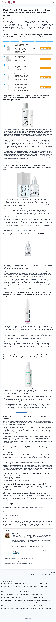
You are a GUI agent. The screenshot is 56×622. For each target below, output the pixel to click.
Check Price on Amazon (45, 48)
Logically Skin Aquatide (12, 234)
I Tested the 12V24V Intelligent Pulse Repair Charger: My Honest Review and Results (42, 574)
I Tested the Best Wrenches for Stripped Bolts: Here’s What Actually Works (19, 558)
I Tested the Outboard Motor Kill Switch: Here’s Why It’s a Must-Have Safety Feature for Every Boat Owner (26, 600)
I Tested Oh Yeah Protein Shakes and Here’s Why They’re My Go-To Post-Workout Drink (21, 594)
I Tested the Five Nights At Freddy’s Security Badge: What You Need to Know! (19, 603)
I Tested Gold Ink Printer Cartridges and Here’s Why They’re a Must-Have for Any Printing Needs (24, 586)
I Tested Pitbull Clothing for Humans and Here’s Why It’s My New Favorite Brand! (20, 591)
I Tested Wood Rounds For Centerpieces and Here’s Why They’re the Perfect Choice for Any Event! (24, 583)
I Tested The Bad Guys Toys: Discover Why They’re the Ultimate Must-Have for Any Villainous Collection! (26, 608)
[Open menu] (54, 2)
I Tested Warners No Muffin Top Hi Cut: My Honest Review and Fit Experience (20, 561)
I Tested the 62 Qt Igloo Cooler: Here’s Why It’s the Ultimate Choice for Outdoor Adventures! (22, 597)
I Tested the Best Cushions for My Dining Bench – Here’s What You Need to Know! (20, 589)
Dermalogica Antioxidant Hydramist (17, 292)
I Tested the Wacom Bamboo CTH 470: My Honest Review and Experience (19, 563)
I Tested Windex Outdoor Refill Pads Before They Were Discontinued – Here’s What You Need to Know (24, 560)
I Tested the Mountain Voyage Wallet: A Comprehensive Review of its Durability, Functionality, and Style (25, 605)
